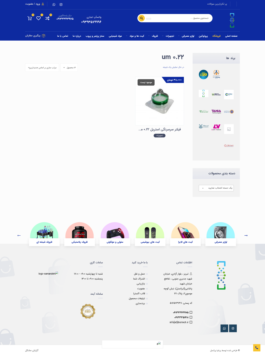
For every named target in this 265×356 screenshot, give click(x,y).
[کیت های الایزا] (185, 231)
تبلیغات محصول (137, 298)
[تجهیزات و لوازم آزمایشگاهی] (232, 20)
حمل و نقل (139, 274)
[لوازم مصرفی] (221, 231)
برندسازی (140, 303)
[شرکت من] (203, 74)
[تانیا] (216, 112)
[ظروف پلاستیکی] (80, 231)
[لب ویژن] (216, 127)
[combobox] (216, 188)
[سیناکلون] (229, 94)
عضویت (141, 289)
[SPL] (216, 94)
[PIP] (229, 112)
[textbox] (216, 188)
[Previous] (19, 236)
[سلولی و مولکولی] (115, 231)
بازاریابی (141, 284)
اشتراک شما (139, 279)
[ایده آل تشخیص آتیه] (203, 126)
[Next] (246, 236)
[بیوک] (229, 129)
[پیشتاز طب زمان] (216, 74)
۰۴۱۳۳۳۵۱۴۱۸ (181, 317)
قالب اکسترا (139, 293)
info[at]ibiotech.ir (179, 322)
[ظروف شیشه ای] (44, 231)
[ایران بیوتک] (203, 93)
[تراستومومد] (203, 111)
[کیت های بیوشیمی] (150, 231)
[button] (61, 5)
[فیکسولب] (229, 145)
